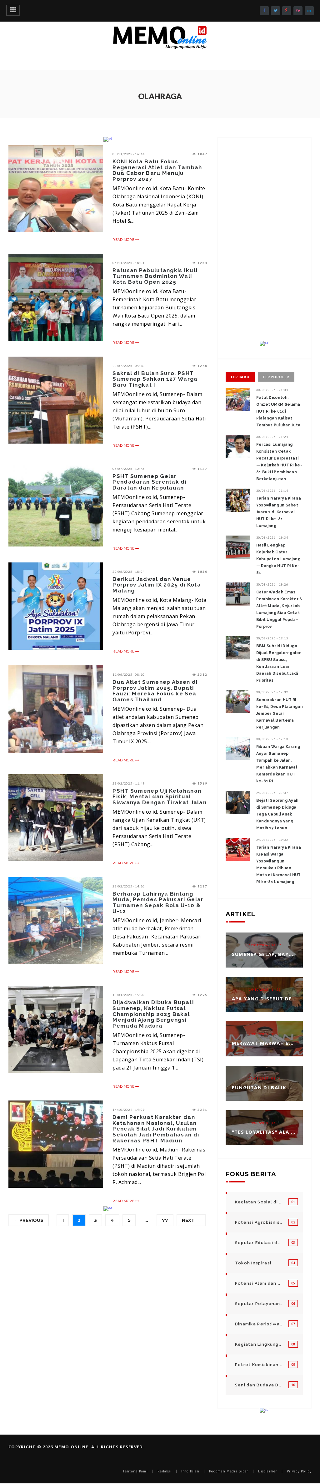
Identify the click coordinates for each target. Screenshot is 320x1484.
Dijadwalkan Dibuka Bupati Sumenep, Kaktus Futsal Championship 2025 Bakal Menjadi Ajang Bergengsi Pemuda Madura (153, 1014)
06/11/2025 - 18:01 (128, 263)
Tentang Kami (135, 1471)
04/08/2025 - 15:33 (265, 1123)
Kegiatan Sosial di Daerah (258, 1202)
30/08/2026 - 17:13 (272, 739)
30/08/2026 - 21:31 (272, 390)
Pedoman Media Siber (228, 1471)
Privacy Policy (299, 1471)
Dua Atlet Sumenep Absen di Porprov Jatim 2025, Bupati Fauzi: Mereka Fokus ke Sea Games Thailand (155, 691)
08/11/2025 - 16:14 (128, 154)
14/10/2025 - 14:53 (265, 989)
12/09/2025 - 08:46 (265, 1078)
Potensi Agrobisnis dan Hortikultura (258, 1222)
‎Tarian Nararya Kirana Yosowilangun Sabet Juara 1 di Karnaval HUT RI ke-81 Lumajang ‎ (278, 512)
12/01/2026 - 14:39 (265, 945)
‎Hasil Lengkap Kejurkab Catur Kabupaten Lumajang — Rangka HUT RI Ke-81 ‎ (278, 559)
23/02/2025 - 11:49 (128, 783)
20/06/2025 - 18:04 (128, 571)
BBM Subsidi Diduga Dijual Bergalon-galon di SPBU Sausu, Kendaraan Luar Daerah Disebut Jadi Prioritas (279, 663)
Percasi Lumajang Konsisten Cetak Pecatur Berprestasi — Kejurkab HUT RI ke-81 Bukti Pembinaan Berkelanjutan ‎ (279, 461)
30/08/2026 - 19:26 (272, 584)
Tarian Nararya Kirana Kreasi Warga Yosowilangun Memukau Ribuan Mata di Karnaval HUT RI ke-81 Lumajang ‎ (278, 864)
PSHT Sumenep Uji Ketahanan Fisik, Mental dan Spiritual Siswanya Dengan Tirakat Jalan (159, 797)
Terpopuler (276, 376)
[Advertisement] (264, 244)
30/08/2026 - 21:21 (272, 437)
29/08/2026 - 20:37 (272, 793)
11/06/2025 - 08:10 (128, 674)
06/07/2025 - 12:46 (128, 468)
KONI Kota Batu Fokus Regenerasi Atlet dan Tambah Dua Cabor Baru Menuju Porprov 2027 (157, 170)
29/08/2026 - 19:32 (272, 839)
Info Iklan (190, 1471)
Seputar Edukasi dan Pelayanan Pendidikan (258, 1242)
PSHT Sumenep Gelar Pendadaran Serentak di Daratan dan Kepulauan (149, 482)
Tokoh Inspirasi (253, 1263)
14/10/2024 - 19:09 (128, 1109)
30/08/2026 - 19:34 (272, 537)
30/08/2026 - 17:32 (272, 692)
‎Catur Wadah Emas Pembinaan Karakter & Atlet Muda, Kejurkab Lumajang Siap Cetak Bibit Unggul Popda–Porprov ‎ (279, 609)
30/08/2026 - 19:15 (272, 638)
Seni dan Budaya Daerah (258, 1385)
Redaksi (165, 1471)
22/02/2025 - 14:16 (128, 886)
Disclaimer (267, 1471)
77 (165, 1220)
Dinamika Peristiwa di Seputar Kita (258, 1324)
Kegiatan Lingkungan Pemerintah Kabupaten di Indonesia (258, 1344)
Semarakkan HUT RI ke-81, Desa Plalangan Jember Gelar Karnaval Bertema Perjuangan (279, 713)
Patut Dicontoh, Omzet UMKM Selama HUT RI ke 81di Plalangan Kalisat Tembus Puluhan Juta (278, 411)
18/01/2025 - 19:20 (128, 995)
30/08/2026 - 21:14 (272, 490)
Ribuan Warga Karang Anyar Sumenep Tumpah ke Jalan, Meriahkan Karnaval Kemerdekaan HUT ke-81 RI (278, 764)
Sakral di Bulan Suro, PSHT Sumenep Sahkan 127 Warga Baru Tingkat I (155, 379)
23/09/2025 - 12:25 (265, 1034)
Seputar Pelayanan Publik (258, 1303)
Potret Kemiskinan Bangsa (258, 1364)
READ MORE (123, 239)
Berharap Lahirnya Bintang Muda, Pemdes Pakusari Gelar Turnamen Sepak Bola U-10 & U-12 (157, 902)
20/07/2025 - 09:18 (128, 366)
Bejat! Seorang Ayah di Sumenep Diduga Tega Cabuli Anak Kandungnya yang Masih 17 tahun (277, 814)
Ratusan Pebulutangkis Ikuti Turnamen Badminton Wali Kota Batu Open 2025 (155, 276)
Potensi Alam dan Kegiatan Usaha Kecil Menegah (258, 1283)
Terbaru (240, 376)
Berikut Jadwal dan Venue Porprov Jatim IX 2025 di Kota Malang (156, 585)
